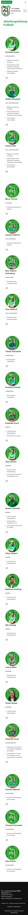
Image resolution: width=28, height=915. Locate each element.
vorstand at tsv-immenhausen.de (13, 898)
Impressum (10, 906)
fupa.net (19, 435)
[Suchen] (25, 2)
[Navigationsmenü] (25, 11)
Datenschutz (17, 906)
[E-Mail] (6, 77)
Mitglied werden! (6, 2)
